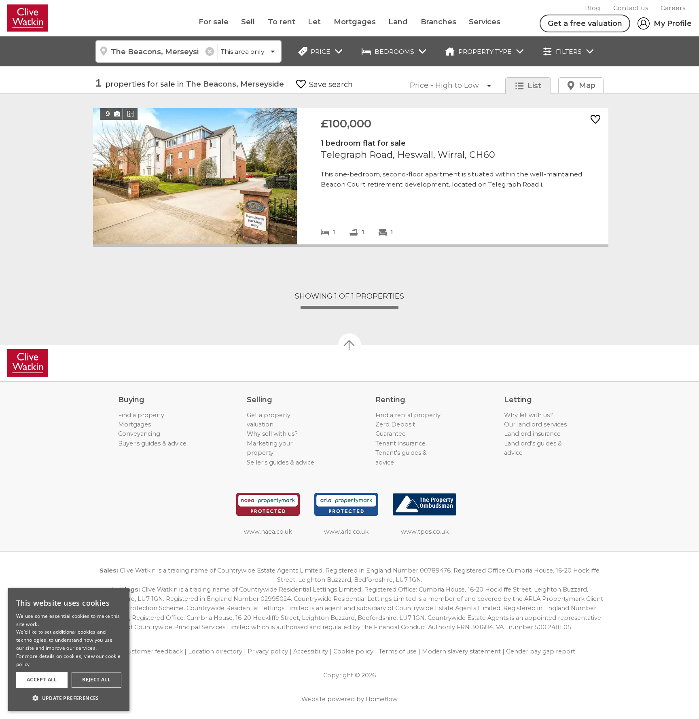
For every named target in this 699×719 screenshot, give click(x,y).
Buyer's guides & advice (152, 443)
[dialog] (68, 649)
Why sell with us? (272, 433)
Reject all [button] (96, 679)
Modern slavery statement (461, 651)
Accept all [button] (42, 679)
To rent (281, 21)
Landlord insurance (532, 433)
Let (314, 21)
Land (398, 21)
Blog (592, 8)
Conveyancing (139, 433)
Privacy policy (268, 651)
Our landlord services (535, 424)
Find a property (141, 415)
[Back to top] (52, 363)
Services (484, 21)
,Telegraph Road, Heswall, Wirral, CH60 (350, 176)
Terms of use (398, 651)
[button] (68, 698)
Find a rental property (408, 415)
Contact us (630, 8)
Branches (438, 21)
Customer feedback (153, 651)
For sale (214, 21)
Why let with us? (528, 415)
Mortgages (355, 21)
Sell (248, 21)
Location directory (215, 651)
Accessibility (310, 651)
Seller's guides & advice (280, 462)
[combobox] (156, 51)
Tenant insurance (400, 443)
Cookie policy (353, 651)
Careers (673, 8)
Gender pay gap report (540, 651)
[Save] (595, 120)
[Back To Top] (349, 344)
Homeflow (382, 699)
